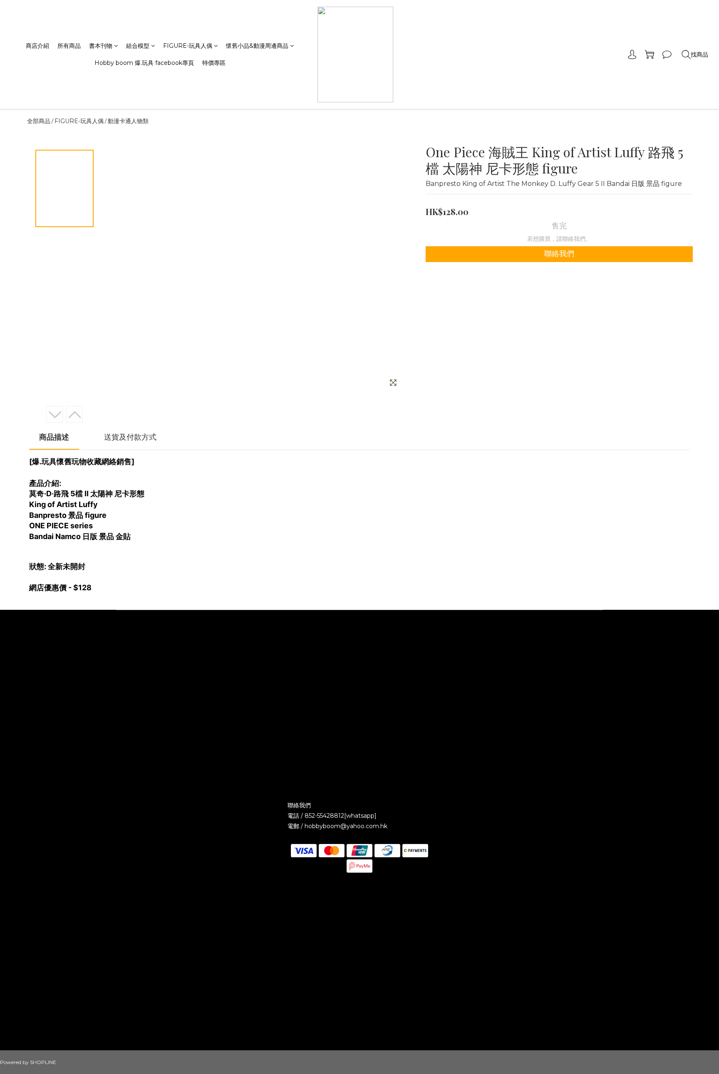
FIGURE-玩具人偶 (187, 45)
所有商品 (69, 45)
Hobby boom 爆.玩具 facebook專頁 (144, 63)
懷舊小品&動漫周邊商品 (257, 45)
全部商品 (38, 121)
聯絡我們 (559, 253)
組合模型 (137, 45)
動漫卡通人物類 (128, 121)
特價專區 (214, 63)
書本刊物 (100, 45)
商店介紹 (37, 45)
